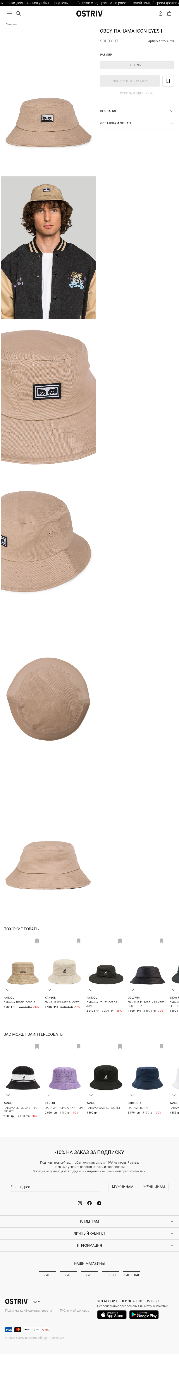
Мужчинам (122, 1187)
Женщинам (154, 1187)
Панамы (11, 24)
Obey (106, 31)
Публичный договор (74, 1310)
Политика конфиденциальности (28, 1310)
